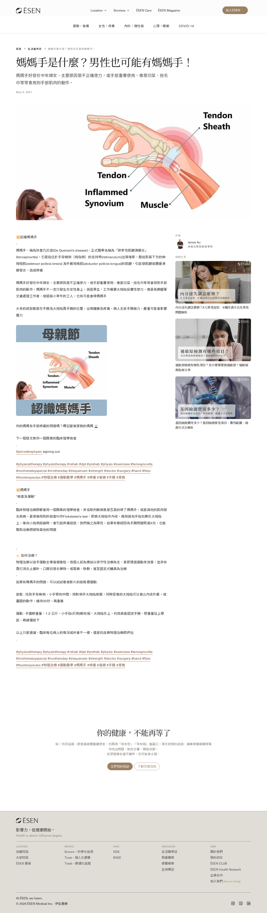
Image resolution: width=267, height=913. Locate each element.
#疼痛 (92, 477)
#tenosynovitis (141, 464)
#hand (136, 470)
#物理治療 (49, 477)
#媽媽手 (80, 477)
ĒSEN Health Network (225, 869)
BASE (117, 857)
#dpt (83, 464)
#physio (107, 464)
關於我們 (216, 852)
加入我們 (225, 881)
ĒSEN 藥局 (23, 863)
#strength (96, 470)
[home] (30, 10)
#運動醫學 (66, 477)
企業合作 (216, 875)
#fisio (146, 470)
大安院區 (22, 857)
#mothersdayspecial (31, 470)
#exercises (122, 464)
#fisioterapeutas (28, 477)
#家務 (120, 477)
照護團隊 (168, 857)
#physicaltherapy (29, 464)
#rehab (73, 464)
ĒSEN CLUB (218, 863)
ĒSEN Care (144, 10)
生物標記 (168, 869)
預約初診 (216, 857)
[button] (99, 10)
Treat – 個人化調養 (77, 857)
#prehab (93, 464)
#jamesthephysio (29, 451)
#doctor (110, 470)
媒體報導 (168, 863)
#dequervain (78, 470)
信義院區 (22, 852)
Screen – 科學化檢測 (79, 852)
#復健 (102, 477)
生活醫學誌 (169, 852)
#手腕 (111, 477)
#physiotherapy (55, 464)
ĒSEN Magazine (169, 10)
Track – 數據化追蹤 (78, 863)
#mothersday (57, 470)
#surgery (124, 470)
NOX (116, 852)
